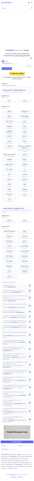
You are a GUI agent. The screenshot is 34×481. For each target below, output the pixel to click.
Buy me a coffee (18, 73)
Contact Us (20, 477)
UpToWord (14, 474)
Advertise (13, 477)
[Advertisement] (17, 29)
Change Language (6, 68)
